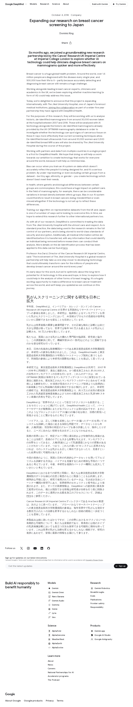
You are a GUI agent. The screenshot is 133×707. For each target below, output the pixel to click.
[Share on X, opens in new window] (53, 49)
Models (33, 4)
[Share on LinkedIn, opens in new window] (66, 49)
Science (56, 4)
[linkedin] (42, 548)
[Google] (10, 694)
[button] (66, 43)
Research (44, 4)
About (66, 4)
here (65, 248)
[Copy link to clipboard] (80, 49)
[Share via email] (73, 49)
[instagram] (28, 548)
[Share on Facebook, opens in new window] (60, 49)
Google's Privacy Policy (94, 560)
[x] (21, 548)
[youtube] (35, 548)
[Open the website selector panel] (26, 4)
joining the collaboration (62, 107)
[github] (48, 548)
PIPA (28, 496)
